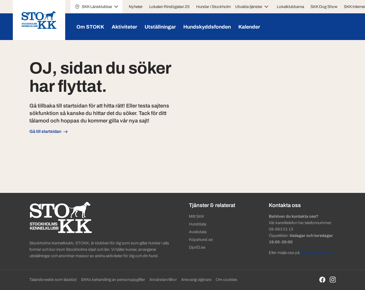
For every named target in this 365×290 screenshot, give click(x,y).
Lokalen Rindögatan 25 (169, 7)
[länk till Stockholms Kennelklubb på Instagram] (333, 280)
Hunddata (197, 224)
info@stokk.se (313, 253)
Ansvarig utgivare (196, 279)
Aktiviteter (124, 27)
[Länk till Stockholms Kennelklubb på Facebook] (322, 280)
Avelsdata (198, 232)
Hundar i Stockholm (213, 7)
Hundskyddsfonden (207, 27)
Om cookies (226, 279)
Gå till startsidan (45, 131)
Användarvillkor (163, 279)
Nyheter (136, 7)
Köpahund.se (201, 239)
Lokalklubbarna (290, 7)
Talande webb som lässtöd (53, 279)
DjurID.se (197, 247)
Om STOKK (90, 27)
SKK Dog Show (323, 7)
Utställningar (160, 27)
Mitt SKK (196, 216)
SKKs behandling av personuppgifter (113, 279)
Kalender (249, 27)
